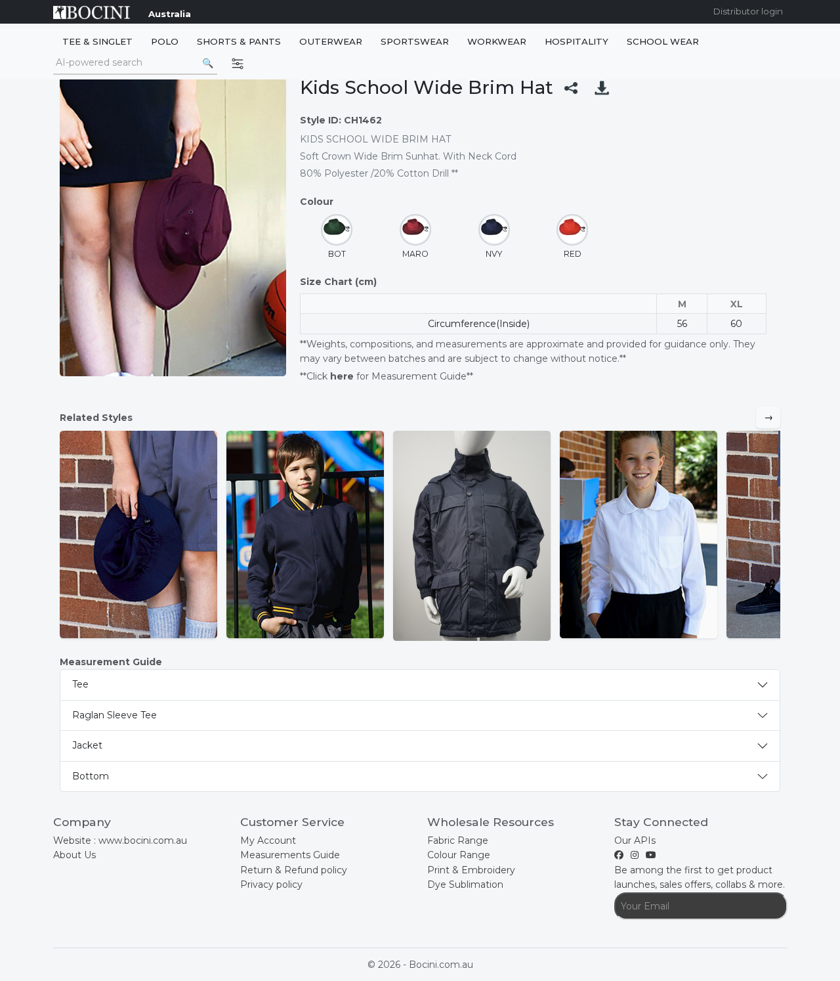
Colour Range (458, 855)
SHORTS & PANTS (239, 41)
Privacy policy (271, 884)
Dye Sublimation (465, 884)
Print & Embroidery (471, 870)
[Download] (602, 87)
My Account (268, 840)
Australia (169, 14)
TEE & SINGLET (97, 41)
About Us (74, 855)
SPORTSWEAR (415, 41)
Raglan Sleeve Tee (114, 715)
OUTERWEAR (330, 41)
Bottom (90, 776)
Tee (80, 684)
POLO (164, 41)
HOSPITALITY (576, 41)
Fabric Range (457, 840)
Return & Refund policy (293, 870)
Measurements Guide (290, 855)
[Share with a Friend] (571, 87)
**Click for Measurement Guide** (386, 376)
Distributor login (748, 11)
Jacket (87, 745)
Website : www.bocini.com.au (120, 840)
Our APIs (635, 840)
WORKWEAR (496, 41)
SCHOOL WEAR (663, 41)
